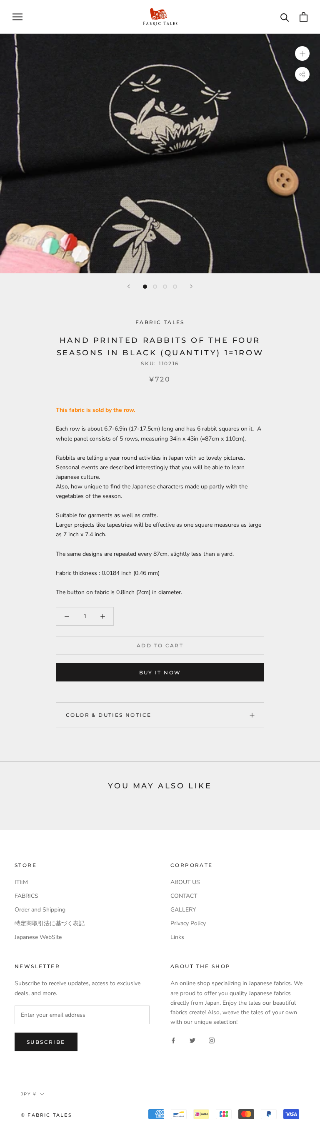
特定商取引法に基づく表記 (50, 923)
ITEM (21, 882)
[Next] (191, 286)
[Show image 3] (165, 287)
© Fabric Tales (46, 1115)
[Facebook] (173, 1040)
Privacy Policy (188, 923)
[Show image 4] (175, 287)
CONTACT (183, 896)
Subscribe (46, 1042)
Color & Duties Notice (108, 715)
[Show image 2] (155, 287)
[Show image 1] (145, 287)
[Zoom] (302, 53)
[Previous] (129, 286)
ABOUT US (185, 882)
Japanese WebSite (38, 937)
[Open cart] (304, 17)
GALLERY (183, 910)
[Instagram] (212, 1040)
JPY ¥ (29, 1094)
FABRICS (26, 896)
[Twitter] (192, 1040)
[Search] (284, 16)
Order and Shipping (40, 910)
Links (177, 937)
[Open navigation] (17, 16)
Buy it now (160, 672)
